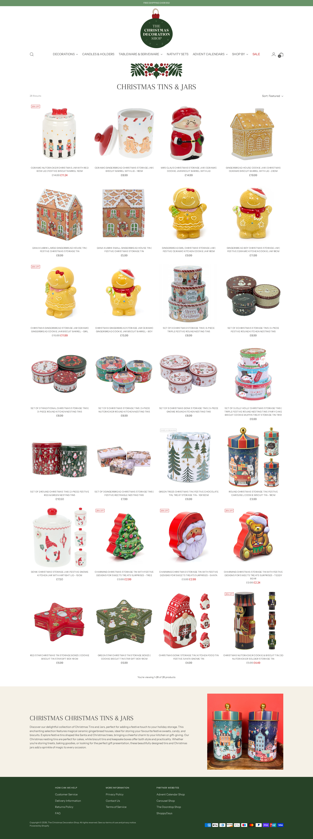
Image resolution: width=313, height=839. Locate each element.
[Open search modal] (31, 54)
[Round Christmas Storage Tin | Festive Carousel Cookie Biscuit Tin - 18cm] (253, 457)
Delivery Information (68, 800)
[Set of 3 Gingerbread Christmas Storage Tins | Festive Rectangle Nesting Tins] (124, 457)
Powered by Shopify (39, 826)
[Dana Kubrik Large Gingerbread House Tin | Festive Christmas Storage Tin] (60, 213)
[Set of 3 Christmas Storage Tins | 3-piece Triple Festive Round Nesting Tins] (189, 294)
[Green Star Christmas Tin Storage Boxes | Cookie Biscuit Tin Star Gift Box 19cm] (124, 621)
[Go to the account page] (273, 54)
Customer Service (66, 794)
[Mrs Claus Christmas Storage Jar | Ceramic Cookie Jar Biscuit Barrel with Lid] (189, 133)
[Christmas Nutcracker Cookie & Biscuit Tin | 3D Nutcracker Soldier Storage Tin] (253, 621)
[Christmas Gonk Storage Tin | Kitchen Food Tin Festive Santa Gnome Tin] (189, 621)
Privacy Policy (115, 794)
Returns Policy (64, 807)
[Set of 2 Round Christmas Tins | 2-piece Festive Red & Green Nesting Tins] (60, 457)
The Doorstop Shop (168, 807)
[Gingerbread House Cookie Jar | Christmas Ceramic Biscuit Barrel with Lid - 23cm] (253, 133)
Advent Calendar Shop (170, 794)
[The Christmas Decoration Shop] (156, 28)
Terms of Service (116, 807)
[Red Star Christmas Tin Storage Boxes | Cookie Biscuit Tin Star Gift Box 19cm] (60, 621)
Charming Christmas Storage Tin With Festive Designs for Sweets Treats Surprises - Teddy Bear (253, 575)
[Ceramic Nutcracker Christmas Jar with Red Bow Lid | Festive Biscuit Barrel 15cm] (60, 133)
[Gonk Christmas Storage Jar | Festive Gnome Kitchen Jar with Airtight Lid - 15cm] (60, 537)
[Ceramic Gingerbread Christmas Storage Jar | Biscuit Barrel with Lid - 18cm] (124, 133)
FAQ (57, 813)
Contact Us (113, 800)
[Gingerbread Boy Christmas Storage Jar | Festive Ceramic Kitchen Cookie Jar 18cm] (253, 213)
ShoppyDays (164, 813)
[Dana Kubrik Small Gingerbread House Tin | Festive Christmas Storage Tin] (124, 213)
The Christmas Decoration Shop (63, 822)
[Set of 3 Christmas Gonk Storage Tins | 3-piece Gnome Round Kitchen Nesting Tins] (189, 374)
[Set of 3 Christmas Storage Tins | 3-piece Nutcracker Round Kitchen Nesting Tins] (124, 374)
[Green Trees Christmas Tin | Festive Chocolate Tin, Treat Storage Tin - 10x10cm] (189, 457)
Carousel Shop (165, 800)
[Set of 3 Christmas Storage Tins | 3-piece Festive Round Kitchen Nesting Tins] (253, 294)
